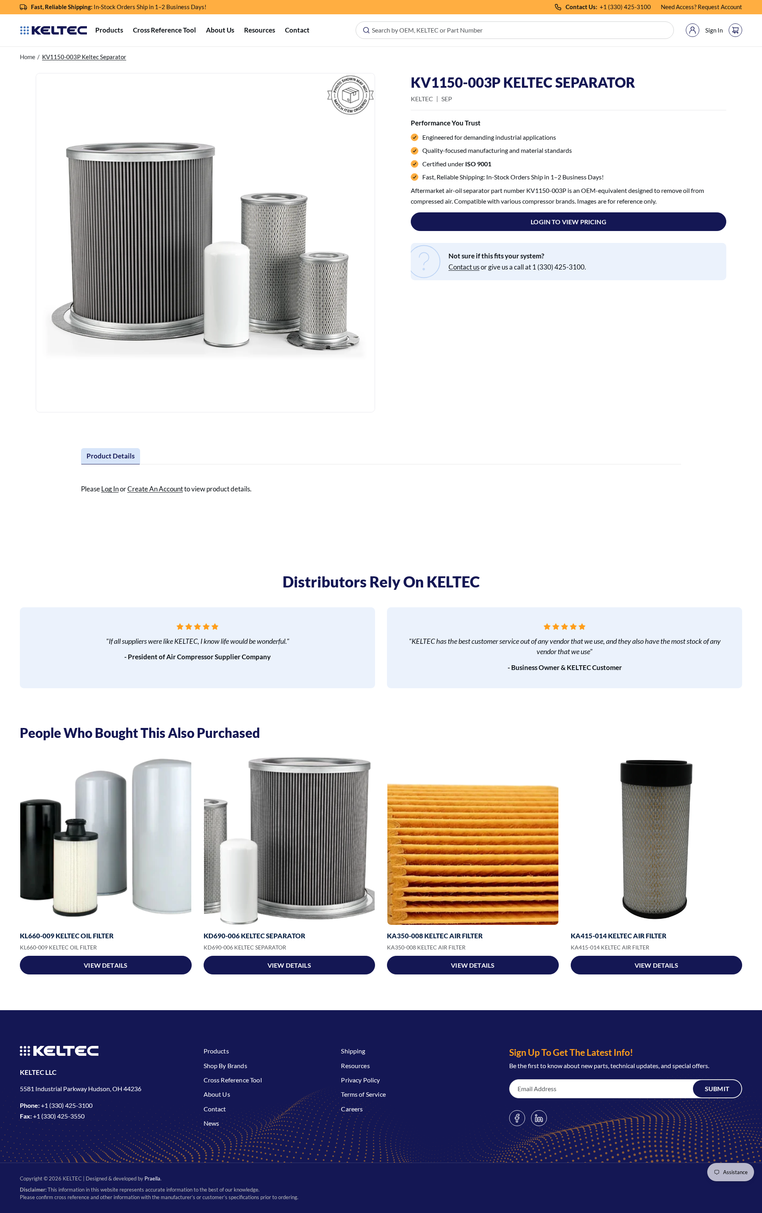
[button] (109, 30)
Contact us (463, 267)
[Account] (692, 30)
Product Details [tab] (111, 456)
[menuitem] (109, 30)
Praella (152, 1178)
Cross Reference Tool (164, 30)
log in (110, 489)
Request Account (720, 6)
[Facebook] (517, 1118)
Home (27, 56)
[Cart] (735, 30)
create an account (155, 489)
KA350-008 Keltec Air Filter (435, 936)
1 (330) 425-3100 (627, 6)
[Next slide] (742, 839)
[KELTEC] (53, 30)
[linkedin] (539, 1118)
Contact (297, 30)
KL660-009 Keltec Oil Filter (67, 936)
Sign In (714, 30)
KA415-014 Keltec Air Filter (618, 936)
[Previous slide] (20, 839)
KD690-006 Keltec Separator (254, 936)
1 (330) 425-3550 (61, 1116)
